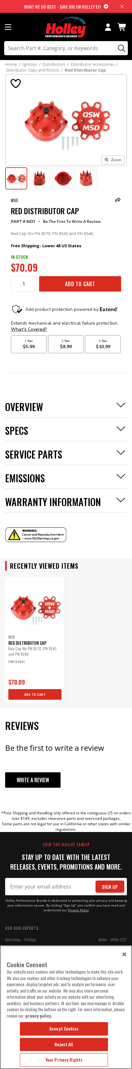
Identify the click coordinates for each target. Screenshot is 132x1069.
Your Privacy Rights (63, 1059)
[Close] (124, 954)
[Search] (120, 48)
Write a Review (33, 780)
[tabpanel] (35, 639)
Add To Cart (80, 284)
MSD (14, 200)
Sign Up (110, 886)
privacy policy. (38, 1015)
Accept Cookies (63, 1028)
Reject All (63, 1044)
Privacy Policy (78, 910)
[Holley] (66, 27)
